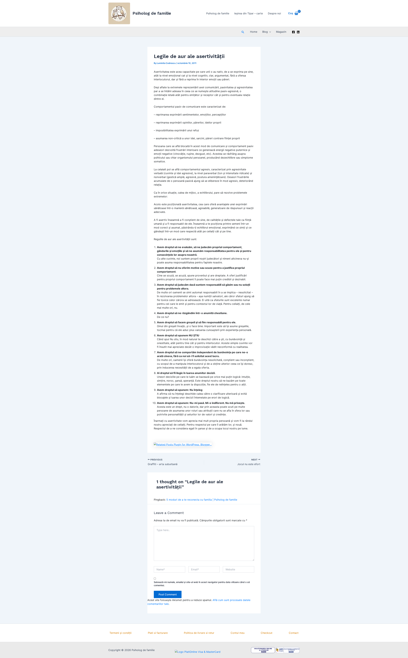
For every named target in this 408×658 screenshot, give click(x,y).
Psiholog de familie (152, 13)
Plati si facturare (158, 632)
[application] (269, 31)
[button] (242, 32)
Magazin (281, 31)
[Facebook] (293, 32)
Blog (265, 31)
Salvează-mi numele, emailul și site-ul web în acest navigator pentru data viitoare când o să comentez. (202, 584)
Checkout (266, 632)
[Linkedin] (298, 32)
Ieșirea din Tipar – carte (248, 13)
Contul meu (237, 632)
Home (253, 31)
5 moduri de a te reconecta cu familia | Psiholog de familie (201, 499)
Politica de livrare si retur (199, 632)
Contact (294, 632)
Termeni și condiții (120, 632)
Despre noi (274, 13)
